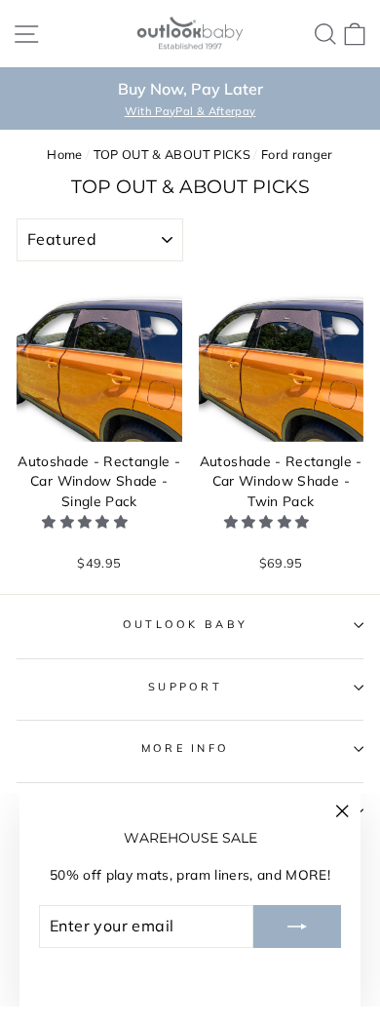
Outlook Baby (185, 624)
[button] (87, 521)
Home (64, 154)
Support (185, 686)
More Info (185, 748)
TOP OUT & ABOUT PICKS (172, 154)
